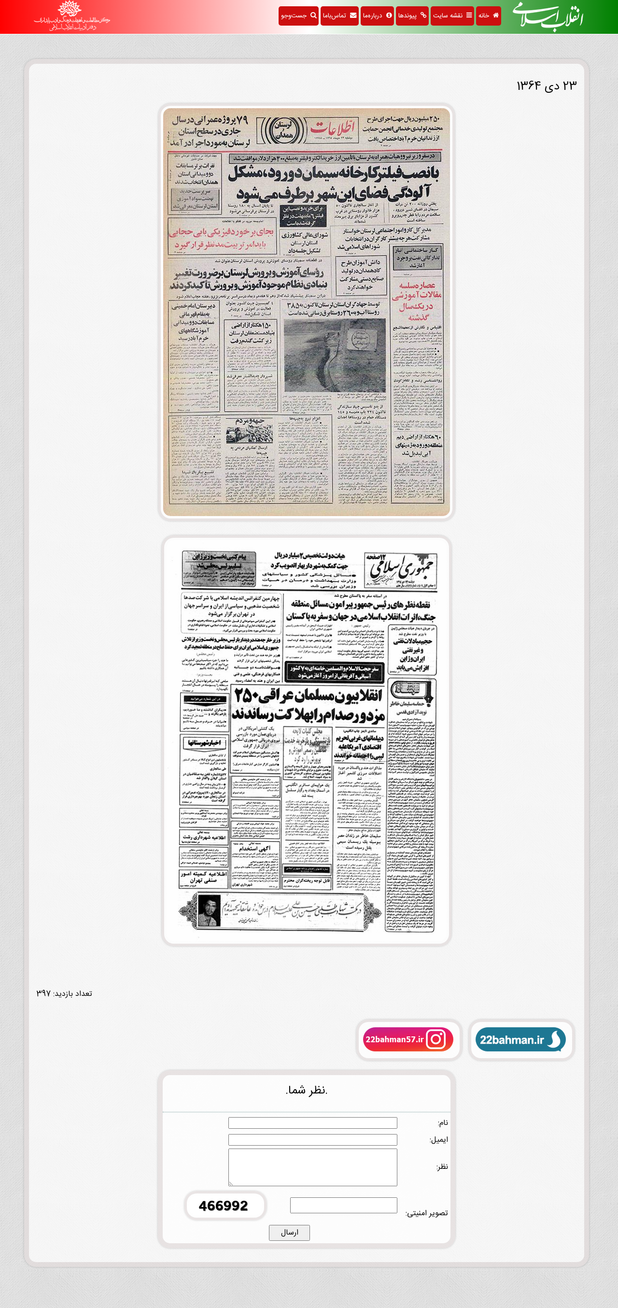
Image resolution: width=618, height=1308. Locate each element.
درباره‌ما (374, 16)
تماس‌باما (336, 16)
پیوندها (409, 16)
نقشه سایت (449, 16)
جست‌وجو (295, 16)
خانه (485, 16)
